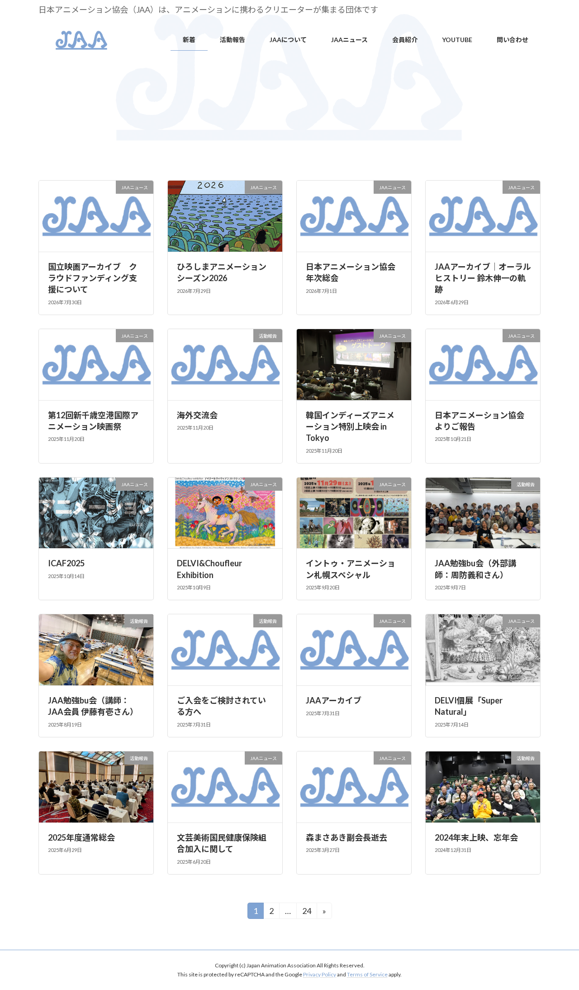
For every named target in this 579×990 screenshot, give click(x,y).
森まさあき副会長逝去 (346, 837)
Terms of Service (367, 974)
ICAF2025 (66, 563)
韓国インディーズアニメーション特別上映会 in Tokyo (350, 426)
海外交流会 (197, 415)
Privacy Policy (319, 974)
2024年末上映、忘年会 (476, 837)
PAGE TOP (557, 951)
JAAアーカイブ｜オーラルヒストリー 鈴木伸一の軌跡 (483, 278)
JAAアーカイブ (333, 700)
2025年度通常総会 (81, 837)
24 (309, 910)
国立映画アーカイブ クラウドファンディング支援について (92, 278)
